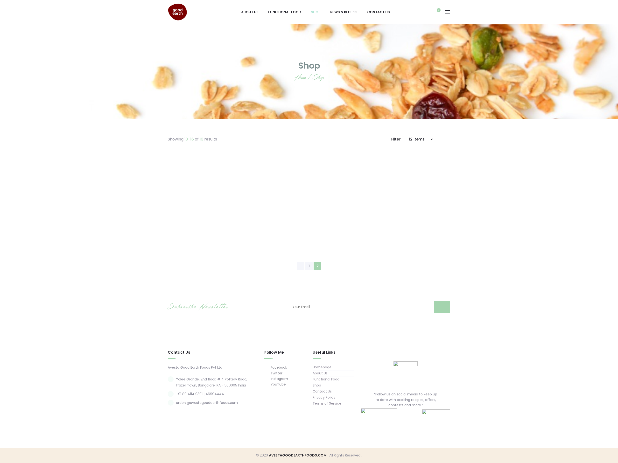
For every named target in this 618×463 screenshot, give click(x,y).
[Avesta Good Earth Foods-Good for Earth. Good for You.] (177, 11)
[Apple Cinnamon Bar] (417, 192)
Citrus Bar (273, 233)
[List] (448, 139)
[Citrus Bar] (272, 192)
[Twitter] (401, 416)
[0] (436, 12)
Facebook (278, 367)
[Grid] (442, 139)
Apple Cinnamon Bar (418, 233)
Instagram (279, 378)
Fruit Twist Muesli (200, 233)
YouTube (278, 384)
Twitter (276, 373)
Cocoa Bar (345, 233)
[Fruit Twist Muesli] (200, 192)
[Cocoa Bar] (345, 192)
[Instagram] (410, 416)
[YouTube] (419, 416)
